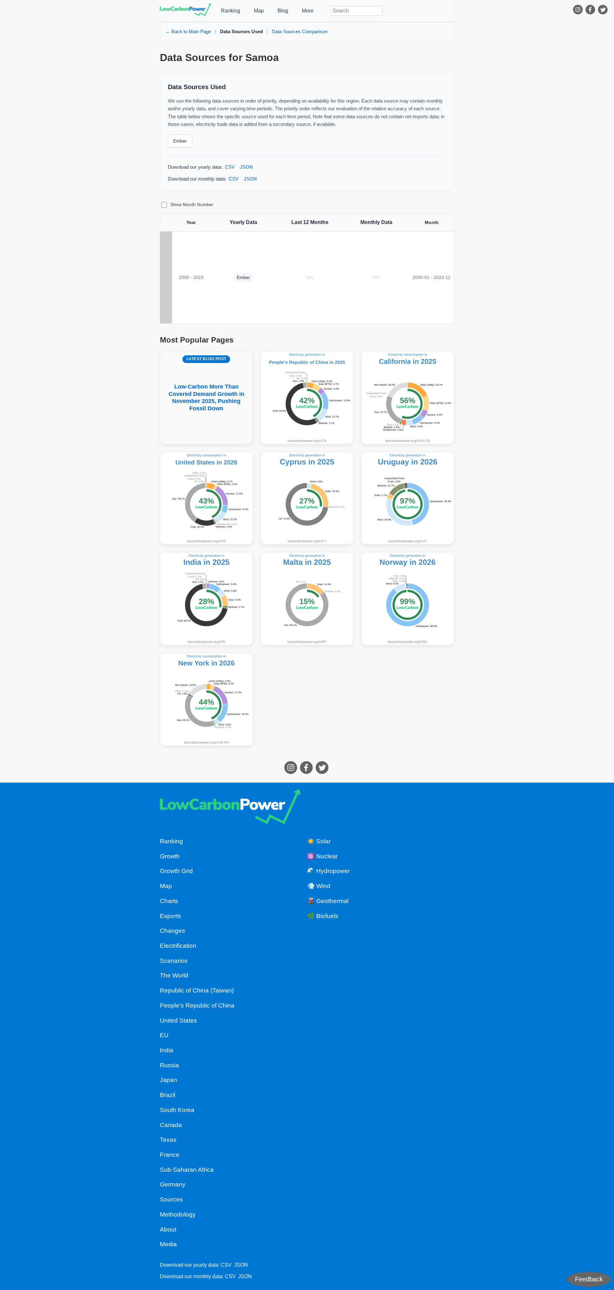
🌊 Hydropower (328, 871)
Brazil (167, 1095)
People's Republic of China (197, 1005)
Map (259, 10)
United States (178, 1020)
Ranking (230, 10)
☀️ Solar (319, 841)
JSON (246, 167)
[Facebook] (591, 11)
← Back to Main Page (188, 31)
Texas (168, 1139)
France (169, 1154)
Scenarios (174, 960)
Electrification (178, 945)
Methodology (178, 1214)
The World (174, 975)
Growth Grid (176, 871)
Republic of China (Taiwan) (197, 990)
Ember (180, 140)
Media (168, 1244)
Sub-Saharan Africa (187, 1169)
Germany (172, 1184)
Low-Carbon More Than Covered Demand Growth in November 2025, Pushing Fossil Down (206, 384)
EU (164, 1035)
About (168, 1229)
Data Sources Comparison (299, 31)
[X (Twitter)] (603, 11)
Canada (171, 1125)
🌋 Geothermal (328, 901)
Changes (172, 930)
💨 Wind (318, 886)
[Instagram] (578, 11)
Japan (168, 1080)
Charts (169, 901)
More (307, 10)
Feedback (589, 1279)
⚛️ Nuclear (322, 856)
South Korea (177, 1110)
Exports (170, 916)
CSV (230, 167)
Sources (171, 1199)
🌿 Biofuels (322, 916)
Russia (169, 1065)
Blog (283, 10)
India (166, 1050)
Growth (170, 856)
